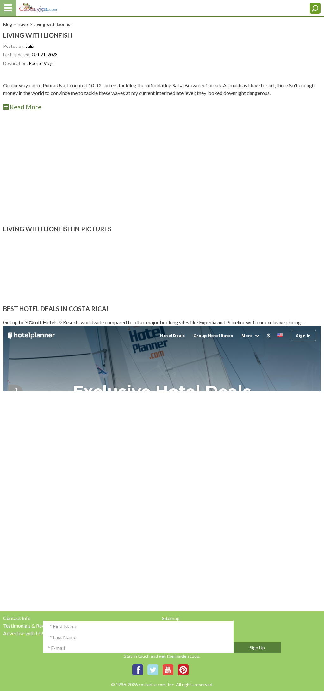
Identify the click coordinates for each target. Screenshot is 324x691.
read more (25, 106)
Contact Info (17, 618)
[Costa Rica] (38, 6)
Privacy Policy (177, 626)
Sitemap (171, 618)
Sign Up (257, 647)
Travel (22, 24)
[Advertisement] (162, 168)
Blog (7, 24)
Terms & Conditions (183, 633)
